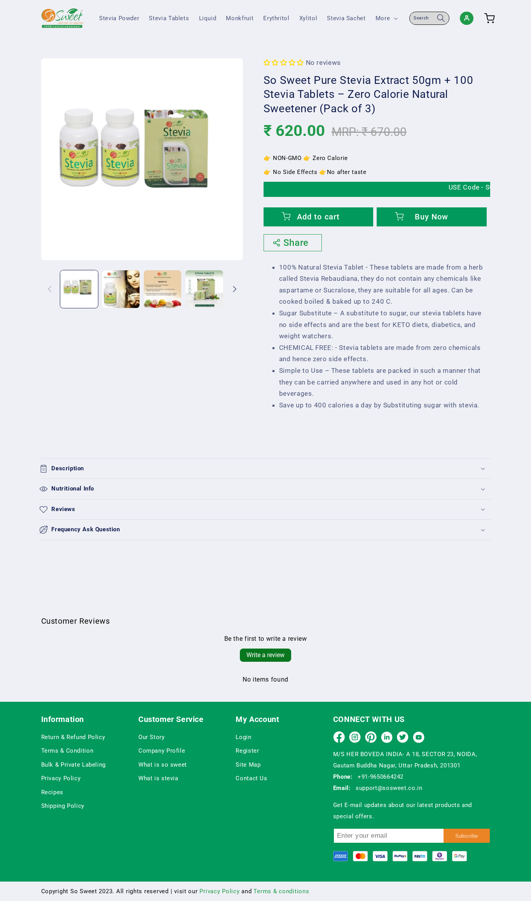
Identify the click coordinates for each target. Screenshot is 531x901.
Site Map (248, 764)
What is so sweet (162, 764)
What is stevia (158, 778)
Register (247, 750)
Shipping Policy (62, 805)
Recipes (52, 792)
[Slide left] (49, 288)
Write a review (265, 655)
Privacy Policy (61, 778)
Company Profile (161, 750)
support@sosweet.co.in (389, 787)
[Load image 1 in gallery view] (79, 289)
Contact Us (251, 778)
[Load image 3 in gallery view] (163, 289)
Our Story (151, 737)
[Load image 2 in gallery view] (121, 289)
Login (243, 737)
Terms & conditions (281, 891)
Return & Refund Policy (73, 737)
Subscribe (466, 836)
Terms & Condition (67, 750)
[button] (385, 18)
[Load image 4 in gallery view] (204, 289)
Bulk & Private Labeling (73, 764)
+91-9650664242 (380, 776)
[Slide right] (234, 288)
